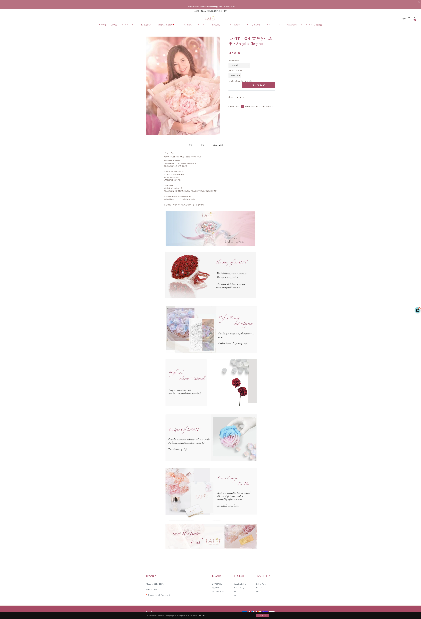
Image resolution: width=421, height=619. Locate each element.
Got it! (263, 616)
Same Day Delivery (240, 584)
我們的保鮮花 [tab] (218, 145)
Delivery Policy (239, 588)
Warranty (259, 588)
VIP (235, 595)
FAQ (235, 592)
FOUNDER (215, 588)
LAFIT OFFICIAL (217, 584)
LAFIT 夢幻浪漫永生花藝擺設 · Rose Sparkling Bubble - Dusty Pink (58, 575)
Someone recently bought (52, 573)
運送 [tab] (202, 145)
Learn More (201, 616)
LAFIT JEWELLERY (218, 592)
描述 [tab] (190, 145)
